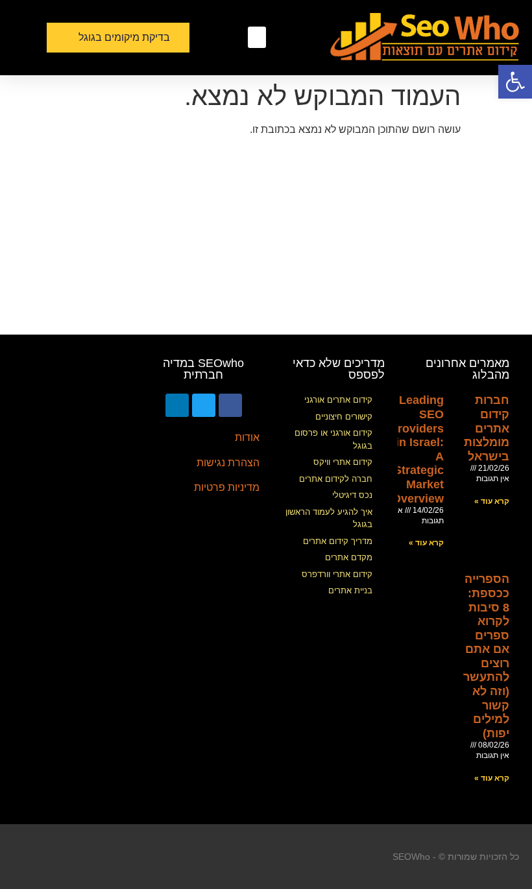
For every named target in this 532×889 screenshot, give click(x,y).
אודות (247, 437)
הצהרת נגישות (228, 462)
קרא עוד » (491, 501)
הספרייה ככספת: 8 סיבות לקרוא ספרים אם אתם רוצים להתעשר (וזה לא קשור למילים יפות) (486, 656)
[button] (257, 37)
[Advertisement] (266, 237)
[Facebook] (230, 405)
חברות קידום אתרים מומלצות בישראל (486, 428)
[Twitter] (203, 405)
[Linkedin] (177, 405)
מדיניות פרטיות (227, 487)
